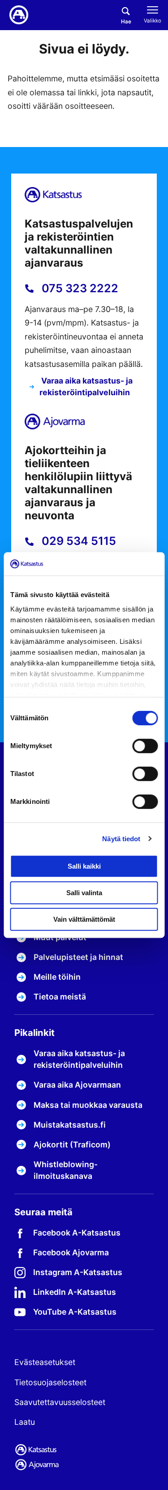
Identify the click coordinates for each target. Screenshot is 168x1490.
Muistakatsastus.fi (70, 1124)
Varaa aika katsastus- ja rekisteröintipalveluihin (86, 386)
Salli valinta (84, 893)
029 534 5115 (77, 541)
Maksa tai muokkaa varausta (88, 1105)
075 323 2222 (78, 288)
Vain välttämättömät (84, 919)
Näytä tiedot (121, 839)
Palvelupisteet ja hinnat (78, 957)
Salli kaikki (84, 866)
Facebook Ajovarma (71, 1252)
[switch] (145, 746)
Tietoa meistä (60, 996)
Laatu (24, 1422)
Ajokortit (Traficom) (72, 1144)
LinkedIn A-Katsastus (74, 1292)
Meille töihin (57, 976)
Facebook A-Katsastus (77, 1232)
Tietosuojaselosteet (50, 1382)
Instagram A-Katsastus (77, 1272)
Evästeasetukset (44, 1362)
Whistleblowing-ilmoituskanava (66, 1170)
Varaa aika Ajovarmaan (77, 1084)
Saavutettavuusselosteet (59, 1402)
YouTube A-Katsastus (74, 1311)
